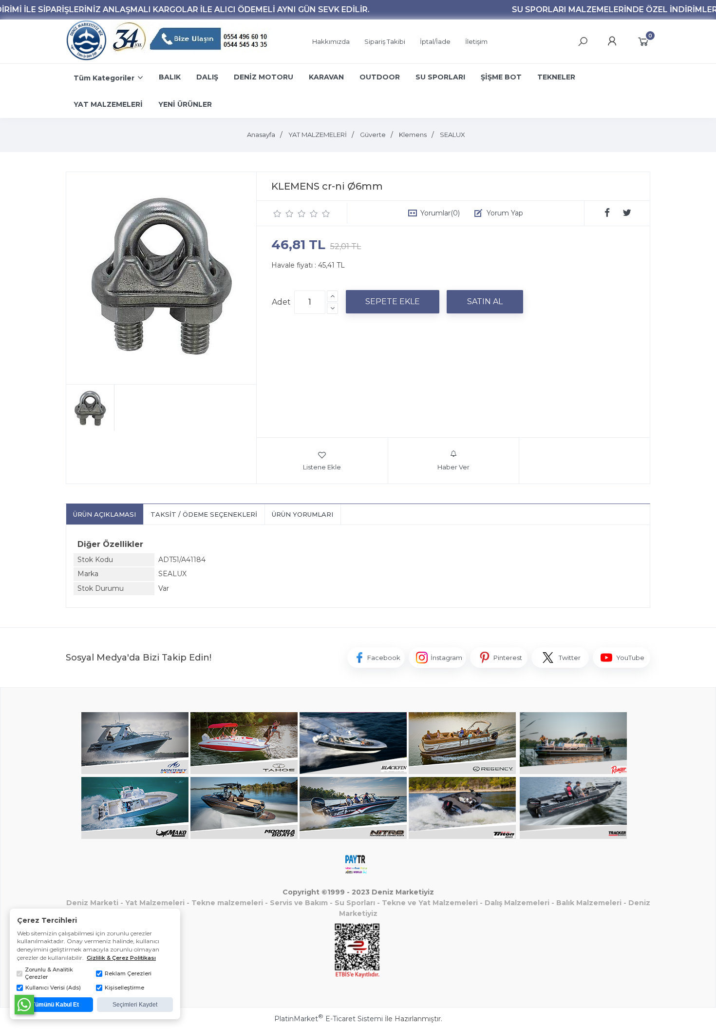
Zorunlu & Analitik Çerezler (49, 973)
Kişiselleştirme (124, 987)
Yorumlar (440, 213)
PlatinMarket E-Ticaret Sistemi (328, 1018)
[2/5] (283, 213)
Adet (281, 302)
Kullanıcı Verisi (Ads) (53, 987)
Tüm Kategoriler (104, 78)
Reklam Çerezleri (128, 973)
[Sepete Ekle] (392, 301)
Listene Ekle (322, 467)
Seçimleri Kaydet (135, 1004)
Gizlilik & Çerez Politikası (121, 957)
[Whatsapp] (24, 1004)
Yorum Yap (505, 213)
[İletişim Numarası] (191, 41)
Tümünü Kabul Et (55, 1004)
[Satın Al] (485, 301)
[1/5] (277, 213)
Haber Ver (453, 467)
